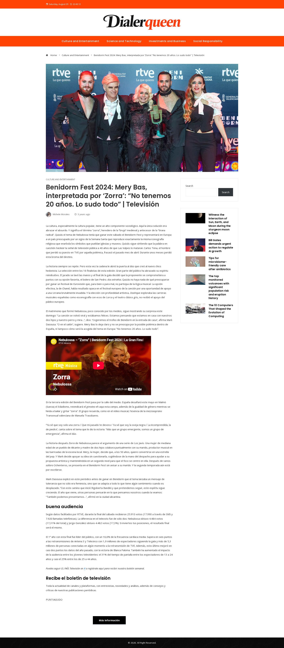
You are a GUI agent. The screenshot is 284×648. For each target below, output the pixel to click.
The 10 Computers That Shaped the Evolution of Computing (221, 310)
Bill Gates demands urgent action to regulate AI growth (221, 245)
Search (189, 185)
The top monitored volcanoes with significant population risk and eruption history (219, 287)
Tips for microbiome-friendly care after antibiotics (220, 263)
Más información (109, 620)
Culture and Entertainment (60, 179)
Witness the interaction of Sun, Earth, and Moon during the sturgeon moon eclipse (220, 224)
